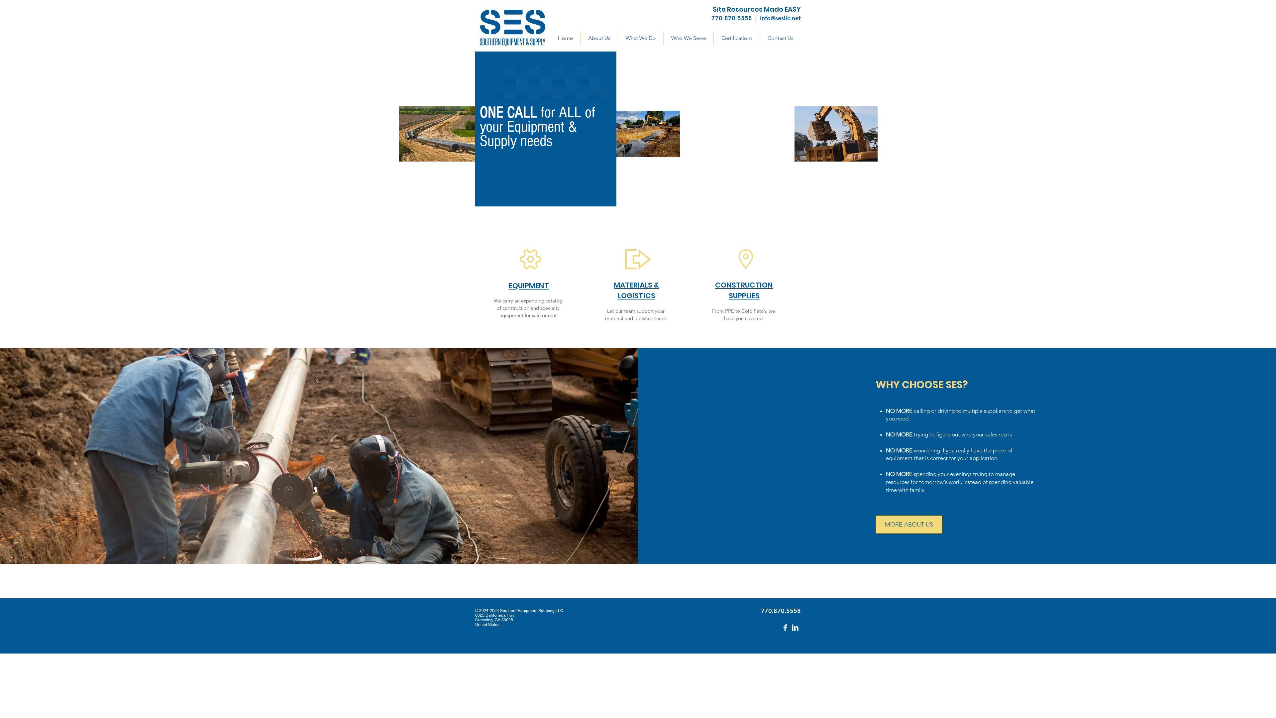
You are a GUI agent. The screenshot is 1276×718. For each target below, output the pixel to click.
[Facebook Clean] (785, 627)
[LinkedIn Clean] (795, 627)
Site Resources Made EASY (757, 9)
